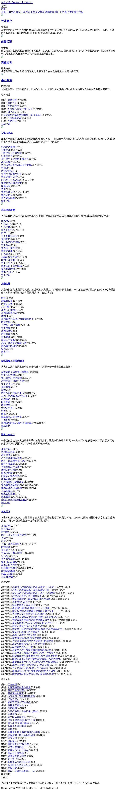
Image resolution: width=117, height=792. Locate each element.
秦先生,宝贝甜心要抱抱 (19, 723)
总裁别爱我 (7, 490)
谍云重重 (5, 405)
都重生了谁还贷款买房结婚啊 (27, 650)
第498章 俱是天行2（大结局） (36, 608)
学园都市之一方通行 (11, 466)
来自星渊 (5, 455)
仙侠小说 (20, 12)
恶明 (3, 538)
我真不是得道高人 (17, 690)
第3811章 (44, 590)
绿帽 (3, 390)
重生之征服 (7, 251)
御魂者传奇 (7, 301)
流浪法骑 (5, 186)
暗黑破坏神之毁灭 (10, 484)
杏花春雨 (12, 714)
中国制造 (5, 419)
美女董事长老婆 (9, 567)
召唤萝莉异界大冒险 (11, 153)
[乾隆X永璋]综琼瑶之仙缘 (14, 499)
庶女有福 (5, 333)
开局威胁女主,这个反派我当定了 (17, 319)
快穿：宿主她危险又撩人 (13, 461)
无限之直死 (7, 478)
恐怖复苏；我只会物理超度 (21, 735)
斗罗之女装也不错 (17, 726)
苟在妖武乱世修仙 (10, 242)
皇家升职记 (7, 230)
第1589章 (49, 674)
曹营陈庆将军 (8, 408)
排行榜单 (78, 12)
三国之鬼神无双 (9, 564)
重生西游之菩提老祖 (11, 417)
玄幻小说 (10, 12)
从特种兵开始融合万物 (12, 381)
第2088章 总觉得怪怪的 (37, 620)
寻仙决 (4, 168)
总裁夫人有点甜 (20, 614)
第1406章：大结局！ (45, 653)
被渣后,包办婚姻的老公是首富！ (28, 611)
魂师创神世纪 (8, 192)
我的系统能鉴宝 (16, 693)
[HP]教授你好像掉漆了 (12, 481)
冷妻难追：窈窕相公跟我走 (15, 372)
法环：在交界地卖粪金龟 (13, 535)
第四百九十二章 (25, 647)
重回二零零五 (8, 339)
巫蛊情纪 (16, 608)
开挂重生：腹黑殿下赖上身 (15, 159)
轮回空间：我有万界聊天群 (21, 696)
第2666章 (46, 650)
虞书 (3, 414)
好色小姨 (5, 227)
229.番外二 (24, 602)
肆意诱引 (16, 638)
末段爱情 (5, 496)
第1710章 (37, 596)
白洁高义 (12, 112)
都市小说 (30, 12)
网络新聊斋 (13, 106)
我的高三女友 (8, 452)
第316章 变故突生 (49, 617)
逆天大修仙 (7, 331)
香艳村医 (12, 121)
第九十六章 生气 (27, 605)
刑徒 (3, 541)
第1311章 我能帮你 (37, 614)
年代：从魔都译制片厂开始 (21, 771)
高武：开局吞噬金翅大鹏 (13, 342)
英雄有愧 (5, 387)
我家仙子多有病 (9, 248)
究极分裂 (12, 768)
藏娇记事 (16, 626)
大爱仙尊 (12, 100)
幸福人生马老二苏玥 (11, 552)
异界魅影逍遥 (8, 198)
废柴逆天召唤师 (20, 587)
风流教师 (12, 708)
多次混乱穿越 (14, 118)
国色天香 (5, 254)
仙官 (14, 647)
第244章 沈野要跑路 (40, 599)
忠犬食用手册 (8, 493)
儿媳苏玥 (5, 526)
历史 (3, 9)
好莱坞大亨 (7, 156)
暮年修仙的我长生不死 (19, 762)
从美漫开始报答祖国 (11, 458)
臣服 (3, 298)
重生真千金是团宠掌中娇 (24, 629)
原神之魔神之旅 (16, 705)
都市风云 (5, 245)
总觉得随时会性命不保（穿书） (24, 711)
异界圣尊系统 (8, 558)
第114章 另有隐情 (46, 671)
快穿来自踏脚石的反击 (12, 393)
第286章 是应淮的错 (31, 638)
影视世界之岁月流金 (18, 750)
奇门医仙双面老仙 (17, 717)
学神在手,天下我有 (10, 325)
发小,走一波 (7, 576)
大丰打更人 (7, 263)
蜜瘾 (10, 729)
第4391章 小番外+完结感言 (41, 593)
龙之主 (11, 759)
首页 (3, 12)
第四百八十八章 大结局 (33, 644)
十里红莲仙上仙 (9, 236)
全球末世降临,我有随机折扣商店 (24, 732)
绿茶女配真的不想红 (22, 632)
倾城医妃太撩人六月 (22, 596)
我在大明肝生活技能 (11, 378)
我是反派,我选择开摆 (18, 744)
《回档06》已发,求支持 (37, 665)
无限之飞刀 (7, 384)
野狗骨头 (5, 532)
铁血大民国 (7, 573)
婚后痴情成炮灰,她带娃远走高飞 (28, 674)
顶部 (4, 777)
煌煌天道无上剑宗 (21, 659)
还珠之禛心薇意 (9, 469)
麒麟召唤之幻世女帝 (11, 183)
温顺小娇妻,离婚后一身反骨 (26, 590)
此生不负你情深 (20, 593)
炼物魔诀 (12, 741)
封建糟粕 (5, 307)
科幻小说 (59, 12)
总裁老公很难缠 (9, 257)
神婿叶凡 (5, 150)
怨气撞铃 (5, 221)
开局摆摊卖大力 (9, 313)
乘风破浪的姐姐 (9, 345)
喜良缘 (4, 550)
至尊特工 (5, 529)
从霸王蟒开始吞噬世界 (19, 687)
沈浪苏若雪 (7, 304)
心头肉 (4, 555)
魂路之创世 (7, 195)
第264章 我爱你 (45, 641)
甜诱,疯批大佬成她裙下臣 (25, 641)
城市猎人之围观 (9, 561)
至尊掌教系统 (8, 463)
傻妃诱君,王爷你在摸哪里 (25, 671)
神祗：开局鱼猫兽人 (11, 544)
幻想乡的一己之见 (10, 180)
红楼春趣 (5, 402)
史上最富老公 (19, 668)
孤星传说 (5, 449)
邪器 (3, 411)
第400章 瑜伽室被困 (47, 656)
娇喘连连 (5, 547)
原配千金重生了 (20, 635)
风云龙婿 (12, 738)
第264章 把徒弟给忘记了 (49, 662)
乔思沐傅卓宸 (19, 620)
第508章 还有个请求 (36, 668)
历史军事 (40, 12)
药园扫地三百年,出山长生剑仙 (16, 165)
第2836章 (49, 611)
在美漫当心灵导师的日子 (20, 109)
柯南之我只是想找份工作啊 (21, 720)
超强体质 (5, 162)
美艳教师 (5, 336)
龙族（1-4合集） (9, 310)
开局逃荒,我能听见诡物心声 (26, 617)
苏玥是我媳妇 (8, 570)
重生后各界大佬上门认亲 (24, 662)
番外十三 (37, 632)
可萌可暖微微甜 (16, 747)
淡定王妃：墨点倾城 (11, 266)
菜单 (4, 6)
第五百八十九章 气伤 (31, 626)
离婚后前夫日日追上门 (23, 623)
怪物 (3, 316)
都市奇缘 (5, 328)
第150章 (32, 635)
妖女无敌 (5, 322)
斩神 (3, 233)
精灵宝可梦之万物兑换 (19, 702)
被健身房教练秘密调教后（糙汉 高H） (22, 115)
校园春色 (5, 239)
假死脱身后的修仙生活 (19, 765)
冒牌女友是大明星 (17, 756)
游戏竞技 (49, 12)
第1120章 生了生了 (44, 623)
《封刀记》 (13, 699)
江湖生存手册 (8, 260)
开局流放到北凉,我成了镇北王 (16, 422)
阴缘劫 (15, 605)
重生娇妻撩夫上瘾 (21, 599)
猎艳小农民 (7, 272)
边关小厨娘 (7, 472)
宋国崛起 (5, 399)
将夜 (3, 189)
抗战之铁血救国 (9, 147)
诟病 (3, 348)
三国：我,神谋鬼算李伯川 (14, 396)
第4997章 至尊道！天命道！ (42, 587)
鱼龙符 (15, 602)
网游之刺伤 (7, 171)
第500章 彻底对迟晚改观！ (50, 629)
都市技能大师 (8, 375)
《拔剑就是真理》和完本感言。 (46, 659)
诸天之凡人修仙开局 (11, 487)
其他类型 (69, 12)
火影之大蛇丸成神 (10, 475)
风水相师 (16, 644)
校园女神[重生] (8, 269)
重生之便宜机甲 (9, 177)
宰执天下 (12, 103)
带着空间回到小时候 (11, 174)
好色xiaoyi (6, 224)
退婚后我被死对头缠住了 (24, 656)
